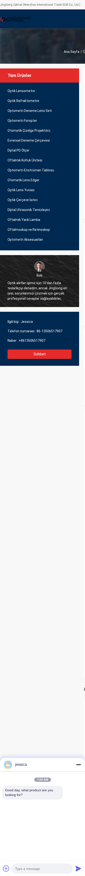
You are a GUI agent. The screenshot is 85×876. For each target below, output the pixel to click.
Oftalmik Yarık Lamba (24, 220)
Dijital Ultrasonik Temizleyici (29, 210)
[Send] (78, 868)
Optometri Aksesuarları (25, 239)
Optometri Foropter (22, 120)
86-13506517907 (49, 331)
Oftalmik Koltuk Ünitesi (25, 160)
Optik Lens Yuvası (21, 190)
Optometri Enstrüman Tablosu (31, 170)
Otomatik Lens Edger (23, 180)
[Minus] (78, 764)
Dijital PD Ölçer (19, 150)
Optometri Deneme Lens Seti (30, 111)
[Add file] (6, 868)
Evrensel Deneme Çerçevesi (29, 140)
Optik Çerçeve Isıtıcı (23, 200)
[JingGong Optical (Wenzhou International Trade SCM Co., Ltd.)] (15, 19)
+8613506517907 (32, 340)
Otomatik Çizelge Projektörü (29, 130)
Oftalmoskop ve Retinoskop (29, 230)
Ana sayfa (71, 52)
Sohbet (40, 354)
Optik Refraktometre (23, 101)
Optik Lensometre (21, 91)
